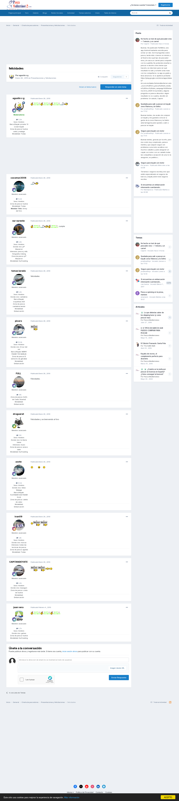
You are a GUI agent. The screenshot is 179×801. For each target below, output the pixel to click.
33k (19, 395)
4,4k (20, 583)
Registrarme (165, 5)
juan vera (18, 607)
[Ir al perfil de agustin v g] (11, 76)
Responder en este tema (115, 87)
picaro (18, 321)
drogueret (18, 414)
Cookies (108, 792)
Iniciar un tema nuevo (87, 87)
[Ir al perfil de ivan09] (19, 525)
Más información (71, 797)
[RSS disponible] (170, 702)
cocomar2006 (18, 177)
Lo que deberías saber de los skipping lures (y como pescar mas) (152, 315)
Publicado (160, 44)
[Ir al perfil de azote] (19, 470)
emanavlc (144, 297)
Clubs (97, 13)
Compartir (103, 77)
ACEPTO (168, 797)
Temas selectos (85, 13)
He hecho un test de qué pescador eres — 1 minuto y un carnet (153, 245)
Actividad (70, 13)
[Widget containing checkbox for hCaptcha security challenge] (36, 679)
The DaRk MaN (149, 346)
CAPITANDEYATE (18, 562)
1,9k (19, 538)
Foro (26, 13)
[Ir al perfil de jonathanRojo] (137, 105)
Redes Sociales (57, 13)
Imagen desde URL (117, 668)
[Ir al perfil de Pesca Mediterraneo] (137, 314)
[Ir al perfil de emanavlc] (137, 293)
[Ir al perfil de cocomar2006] (19, 186)
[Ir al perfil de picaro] (19, 329)
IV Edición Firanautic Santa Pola (153, 343)
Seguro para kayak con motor (152, 131)
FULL (18, 373)
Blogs (45, 13)
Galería (35, 13)
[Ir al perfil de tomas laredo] (19, 279)
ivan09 (18, 516)
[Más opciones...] (126, 98)
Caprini (146, 44)
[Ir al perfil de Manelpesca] (137, 186)
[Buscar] (170, 13)
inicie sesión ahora (69, 651)
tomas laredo (18, 271)
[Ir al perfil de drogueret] (19, 422)
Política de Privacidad (84, 792)
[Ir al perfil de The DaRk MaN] (137, 344)
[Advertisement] (68, 47)
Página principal (15, 13)
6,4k (20, 292)
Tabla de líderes (110, 13)
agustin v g (23, 75)
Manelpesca (148, 190)
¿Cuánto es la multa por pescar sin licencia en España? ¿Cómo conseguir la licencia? (153, 371)
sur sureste (18, 220)
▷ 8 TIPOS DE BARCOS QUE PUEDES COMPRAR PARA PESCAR (152, 330)
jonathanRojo (149, 109)
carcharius (145, 284)
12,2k (20, 199)
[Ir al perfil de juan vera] (19, 615)
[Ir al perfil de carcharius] (137, 280)
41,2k (20, 483)
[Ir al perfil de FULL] (19, 382)
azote (18, 461)
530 (19, 435)
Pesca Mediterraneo (151, 320)
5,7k (20, 628)
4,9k (20, 242)
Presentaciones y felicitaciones (43, 78)
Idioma (70, 792)
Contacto (99, 792)
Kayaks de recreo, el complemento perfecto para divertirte (151, 356)
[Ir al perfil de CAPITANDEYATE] (19, 570)
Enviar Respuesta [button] (118, 678)
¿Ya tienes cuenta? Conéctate (142, 5)
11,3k (20, 119)
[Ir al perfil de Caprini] (137, 40)
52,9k (19, 342)
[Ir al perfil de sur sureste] (19, 229)
